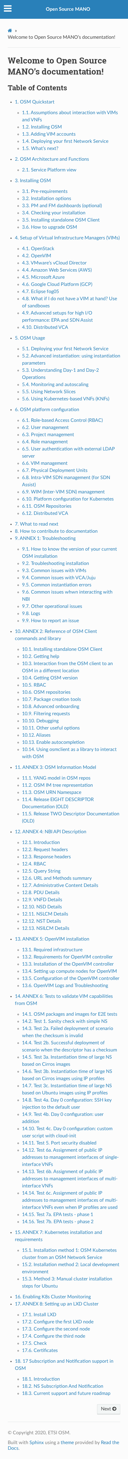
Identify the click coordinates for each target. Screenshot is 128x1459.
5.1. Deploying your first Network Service (65, 348)
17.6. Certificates (40, 1350)
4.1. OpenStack (38, 248)
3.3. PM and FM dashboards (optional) (62, 205)
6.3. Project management (48, 434)
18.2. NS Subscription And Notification (62, 1386)
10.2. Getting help (40, 656)
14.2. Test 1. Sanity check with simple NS (64, 1021)
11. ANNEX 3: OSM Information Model (55, 767)
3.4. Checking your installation (53, 212)
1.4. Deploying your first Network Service (65, 141)
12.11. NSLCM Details (45, 914)
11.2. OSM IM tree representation (57, 785)
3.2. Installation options (46, 198)
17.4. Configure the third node (53, 1336)
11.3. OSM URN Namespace (51, 792)
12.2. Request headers (45, 849)
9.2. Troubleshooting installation (55, 563)
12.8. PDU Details (41, 892)
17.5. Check (34, 1343)
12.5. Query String (41, 871)
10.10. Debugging (40, 720)
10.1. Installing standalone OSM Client (62, 649)
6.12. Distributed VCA (45, 513)
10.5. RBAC (34, 685)
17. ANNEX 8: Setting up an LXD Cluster (57, 1304)
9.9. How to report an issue (50, 620)
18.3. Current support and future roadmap (66, 1393)
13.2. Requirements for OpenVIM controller (67, 957)
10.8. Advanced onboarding (50, 706)
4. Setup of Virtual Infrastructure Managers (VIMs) (67, 238)
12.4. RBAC (34, 864)
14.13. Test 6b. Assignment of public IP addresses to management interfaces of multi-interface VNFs (70, 1178)
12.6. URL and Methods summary (57, 878)
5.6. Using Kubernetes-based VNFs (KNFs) (65, 398)
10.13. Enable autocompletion (53, 742)
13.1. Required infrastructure (52, 949)
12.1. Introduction (41, 842)
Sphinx (36, 1442)
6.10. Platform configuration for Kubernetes (68, 499)
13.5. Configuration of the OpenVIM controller (70, 978)
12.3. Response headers (46, 856)
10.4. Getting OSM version (50, 678)
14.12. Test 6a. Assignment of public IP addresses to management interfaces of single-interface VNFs (70, 1157)
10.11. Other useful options (51, 728)
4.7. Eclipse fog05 (40, 291)
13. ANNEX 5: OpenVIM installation (52, 939)
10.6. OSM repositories (46, 692)
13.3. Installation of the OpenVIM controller (68, 964)
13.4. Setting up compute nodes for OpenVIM (69, 971)
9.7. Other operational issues (52, 606)
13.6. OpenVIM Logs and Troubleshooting (65, 985)
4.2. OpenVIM (36, 255)
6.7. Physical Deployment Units (55, 470)
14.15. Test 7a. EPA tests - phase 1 (57, 1214)
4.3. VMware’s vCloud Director (54, 263)
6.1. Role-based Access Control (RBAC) (62, 420)
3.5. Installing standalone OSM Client (61, 220)
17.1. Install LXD (39, 1314)
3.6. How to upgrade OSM (49, 227)
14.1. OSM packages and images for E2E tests (69, 1014)
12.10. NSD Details (42, 906)
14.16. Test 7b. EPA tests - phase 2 (57, 1221)
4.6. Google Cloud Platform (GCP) (57, 284)
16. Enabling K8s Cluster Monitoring (53, 1296)
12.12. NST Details (41, 921)
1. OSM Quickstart (34, 102)
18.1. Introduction (41, 1379)
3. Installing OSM (33, 180)
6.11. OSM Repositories (46, 506)
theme (67, 1442)
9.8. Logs (31, 613)
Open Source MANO (68, 9)
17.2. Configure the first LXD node (57, 1321)
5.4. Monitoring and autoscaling (55, 384)
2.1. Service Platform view (49, 170)
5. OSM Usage (30, 338)
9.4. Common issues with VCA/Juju (59, 577)
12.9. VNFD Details (42, 899)
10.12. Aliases (36, 735)
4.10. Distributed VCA (45, 327)
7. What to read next (36, 524)
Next (106, 1409)
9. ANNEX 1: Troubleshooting (45, 538)
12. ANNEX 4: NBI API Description (50, 831)
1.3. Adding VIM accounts (49, 134)
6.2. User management (45, 427)
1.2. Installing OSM (42, 127)
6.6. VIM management (45, 463)
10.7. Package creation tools (51, 699)
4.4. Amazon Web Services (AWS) (57, 270)
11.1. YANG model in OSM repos (56, 778)
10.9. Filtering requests (46, 713)
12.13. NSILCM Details (45, 928)
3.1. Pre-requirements (45, 191)
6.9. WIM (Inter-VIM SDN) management (63, 492)
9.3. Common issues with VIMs (54, 570)
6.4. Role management (45, 441)
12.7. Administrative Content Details (60, 885)
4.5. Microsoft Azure (43, 277)
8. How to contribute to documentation (56, 531)
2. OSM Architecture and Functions (52, 159)
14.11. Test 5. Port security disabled (59, 1143)
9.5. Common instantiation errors (56, 585)
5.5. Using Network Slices (49, 391)
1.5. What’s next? (40, 148)
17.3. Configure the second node (56, 1329)
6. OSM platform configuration (47, 409)
